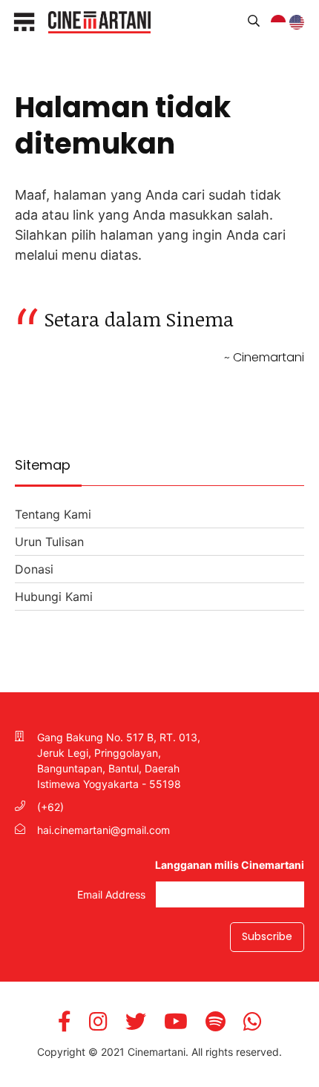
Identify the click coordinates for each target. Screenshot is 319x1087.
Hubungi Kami (54, 596)
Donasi (34, 569)
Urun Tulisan (49, 541)
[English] (304, 26)
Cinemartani (99, 22)
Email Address (112, 893)
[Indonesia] (285, 26)
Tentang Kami (53, 514)
